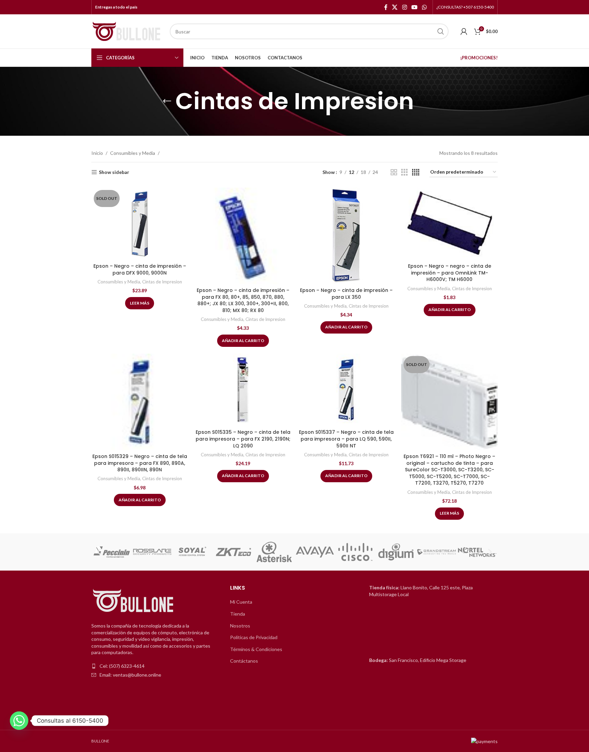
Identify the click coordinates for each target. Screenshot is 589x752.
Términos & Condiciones (256, 649)
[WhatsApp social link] (424, 7)
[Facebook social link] (386, 7)
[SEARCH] (441, 31)
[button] (99, 552)
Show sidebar (114, 172)
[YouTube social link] (414, 7)
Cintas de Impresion (162, 281)
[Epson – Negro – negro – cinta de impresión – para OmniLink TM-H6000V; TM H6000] (449, 224)
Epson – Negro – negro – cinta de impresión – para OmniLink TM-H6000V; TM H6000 (449, 273)
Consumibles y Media (132, 153)
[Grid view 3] (404, 172)
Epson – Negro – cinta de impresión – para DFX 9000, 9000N (139, 269)
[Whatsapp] (19, 720)
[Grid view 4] (415, 172)
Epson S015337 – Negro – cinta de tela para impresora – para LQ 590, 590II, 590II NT (346, 439)
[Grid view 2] (394, 172)
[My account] (464, 31)
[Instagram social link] (404, 7)
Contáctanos (244, 661)
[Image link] (134, 601)
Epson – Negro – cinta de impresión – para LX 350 (346, 293)
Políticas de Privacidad (253, 637)
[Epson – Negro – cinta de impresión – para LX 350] (346, 236)
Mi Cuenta (241, 602)
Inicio (97, 153)
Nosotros (240, 626)
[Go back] (167, 101)
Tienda (237, 614)
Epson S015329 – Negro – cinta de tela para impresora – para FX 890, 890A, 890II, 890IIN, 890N (139, 463)
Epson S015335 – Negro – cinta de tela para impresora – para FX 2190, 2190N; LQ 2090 (243, 439)
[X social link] (395, 7)
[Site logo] (127, 31)
